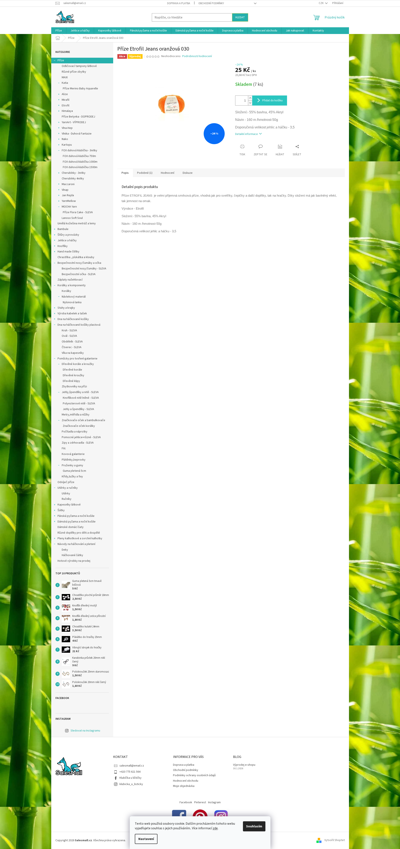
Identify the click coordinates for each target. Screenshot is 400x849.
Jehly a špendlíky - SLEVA (78, 409)
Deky (65, 550)
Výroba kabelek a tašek (72, 313)
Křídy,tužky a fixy (72, 476)
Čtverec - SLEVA (71, 347)
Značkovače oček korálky (79, 426)
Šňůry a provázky (68, 235)
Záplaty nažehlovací (70, 280)
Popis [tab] (125, 173)
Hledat (240, 17)
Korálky (66, 291)
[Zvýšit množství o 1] (250, 98)
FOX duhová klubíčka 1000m (80, 162)
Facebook (186, 802)
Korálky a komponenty (72, 285)
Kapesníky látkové (69, 505)
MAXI (65, 77)
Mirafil (65, 100)
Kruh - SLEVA (69, 330)
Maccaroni (68, 184)
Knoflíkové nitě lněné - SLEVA (81, 398)
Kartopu (67, 145)
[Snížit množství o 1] (250, 103)
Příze (61, 60)
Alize (65, 94)
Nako (65, 139)
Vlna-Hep (67, 128)
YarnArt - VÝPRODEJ (74, 122)
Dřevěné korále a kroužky (78, 364)
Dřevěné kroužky (73, 375)
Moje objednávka (183, 786)
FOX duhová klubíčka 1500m (80, 167)
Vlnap (65, 190)
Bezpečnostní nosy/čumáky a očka (79, 263)
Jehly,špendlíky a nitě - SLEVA (80, 392)
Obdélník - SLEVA (72, 342)
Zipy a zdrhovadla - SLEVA (78, 443)
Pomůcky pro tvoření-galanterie (77, 359)
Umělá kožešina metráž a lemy (77, 223)
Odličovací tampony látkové (79, 66)
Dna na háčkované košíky (73, 319)
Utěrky (66, 493)
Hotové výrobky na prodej (74, 561)
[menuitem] (58, 30)
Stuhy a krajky (66, 308)
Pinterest (200, 802)
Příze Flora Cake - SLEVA (78, 212)
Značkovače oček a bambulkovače (83, 420)
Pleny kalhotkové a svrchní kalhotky (80, 538)
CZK (321, 3)
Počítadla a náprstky (74, 432)
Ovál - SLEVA (69, 336)
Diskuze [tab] (188, 173)
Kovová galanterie (73, 454)
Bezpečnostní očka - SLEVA (79, 274)
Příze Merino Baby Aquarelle (80, 88)
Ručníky (66, 499)
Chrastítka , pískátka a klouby (76, 257)
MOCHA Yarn (69, 207)
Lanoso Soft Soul (72, 218)
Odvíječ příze (66, 482)
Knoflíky (63, 246)
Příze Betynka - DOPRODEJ (78, 117)
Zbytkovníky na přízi (74, 386)
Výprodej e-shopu (244, 765)
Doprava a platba (178, 3)
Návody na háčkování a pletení (76, 544)
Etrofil (65, 105)
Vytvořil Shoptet (334, 840)
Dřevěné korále (72, 370)
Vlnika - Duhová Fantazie (77, 134)
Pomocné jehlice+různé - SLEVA (81, 437)
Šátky (61, 510)
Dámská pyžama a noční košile (77, 522)
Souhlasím (254, 826)
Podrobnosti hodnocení (197, 56)
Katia (65, 83)
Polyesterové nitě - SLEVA (79, 403)
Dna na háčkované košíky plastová (79, 325)
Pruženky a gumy (72, 465)
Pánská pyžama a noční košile (76, 516)
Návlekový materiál (74, 297)
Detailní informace (246, 134)
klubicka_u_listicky (131, 784)
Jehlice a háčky (67, 240)
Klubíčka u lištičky (130, 778)
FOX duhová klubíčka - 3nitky (79, 150)
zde (215, 828)
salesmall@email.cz (131, 766)
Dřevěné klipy (71, 381)
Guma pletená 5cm (74, 471)
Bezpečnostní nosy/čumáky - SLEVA (84, 268)
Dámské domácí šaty (71, 527)
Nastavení (146, 839)
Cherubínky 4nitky (73, 178)
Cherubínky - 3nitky (73, 173)
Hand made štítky (68, 251)
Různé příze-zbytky (74, 72)
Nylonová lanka (72, 302)
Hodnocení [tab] (167, 173)
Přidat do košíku (272, 100)
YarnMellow (69, 201)
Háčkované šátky (72, 555)
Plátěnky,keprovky (73, 460)
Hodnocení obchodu (185, 781)
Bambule (63, 229)
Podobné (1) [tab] (144, 173)
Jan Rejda (68, 195)
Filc (64, 448)
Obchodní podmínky (211, 3)
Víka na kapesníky (73, 353)
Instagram (214, 802)
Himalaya (67, 111)
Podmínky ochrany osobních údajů (194, 775)
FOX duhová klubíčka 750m (79, 156)
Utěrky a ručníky (68, 488)
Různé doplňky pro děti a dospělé (79, 533)
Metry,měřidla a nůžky (75, 415)
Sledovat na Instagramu (85, 731)
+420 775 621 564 (129, 772)
